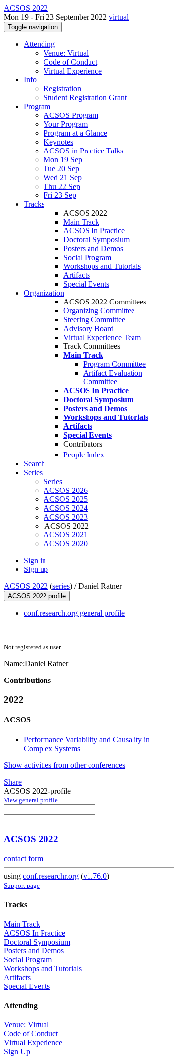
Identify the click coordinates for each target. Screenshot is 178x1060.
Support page (22, 885)
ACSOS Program (71, 115)
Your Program (66, 124)
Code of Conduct (70, 62)
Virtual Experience (73, 71)
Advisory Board (88, 328)
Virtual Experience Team (102, 337)
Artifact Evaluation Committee (112, 377)
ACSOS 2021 (66, 534)
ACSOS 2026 (66, 490)
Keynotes (58, 142)
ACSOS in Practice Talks (83, 151)
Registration (62, 88)
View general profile (31, 800)
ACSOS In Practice (94, 231)
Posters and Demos (93, 248)
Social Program (87, 257)
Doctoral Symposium (96, 239)
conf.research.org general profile (74, 613)
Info (30, 80)
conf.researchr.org (51, 876)
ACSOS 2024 (66, 508)
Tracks (34, 204)
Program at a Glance (75, 133)
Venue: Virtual (66, 53)
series (61, 586)
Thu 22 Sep (62, 186)
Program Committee (114, 364)
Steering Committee (94, 319)
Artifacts (76, 275)
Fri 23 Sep (60, 195)
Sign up (36, 569)
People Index (83, 455)
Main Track (81, 222)
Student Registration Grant (85, 97)
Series (53, 481)
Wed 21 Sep (63, 177)
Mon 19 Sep (63, 159)
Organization (44, 293)
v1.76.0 (95, 876)
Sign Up (17, 1051)
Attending (39, 44)
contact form (23, 858)
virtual (119, 17)
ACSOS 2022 (26, 586)
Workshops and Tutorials (102, 266)
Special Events (86, 284)
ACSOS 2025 (66, 499)
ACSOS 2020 (66, 543)
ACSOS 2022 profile (37, 596)
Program (37, 106)
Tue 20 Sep (61, 168)
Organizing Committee (98, 310)
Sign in (35, 560)
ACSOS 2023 (66, 517)
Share (13, 782)
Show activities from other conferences (64, 765)
